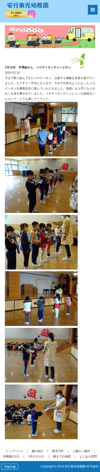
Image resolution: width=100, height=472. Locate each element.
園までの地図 (62, 456)
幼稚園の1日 (11, 456)
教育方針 (58, 451)
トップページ (14, 451)
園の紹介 (37, 451)
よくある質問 (88, 456)
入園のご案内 (81, 451)
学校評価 (10, 467)
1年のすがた (36, 456)
